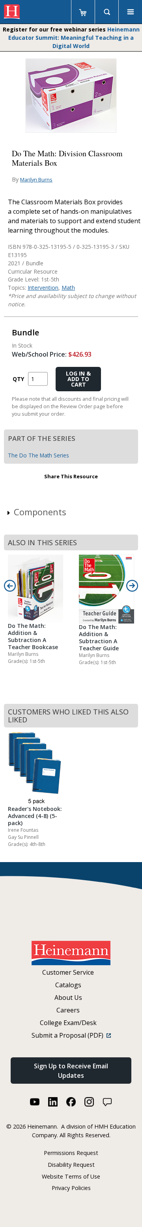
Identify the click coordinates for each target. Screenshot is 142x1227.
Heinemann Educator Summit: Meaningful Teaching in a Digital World (74, 38)
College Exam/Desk (68, 1022)
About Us (68, 997)
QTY (18, 379)
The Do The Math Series (38, 455)
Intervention (43, 287)
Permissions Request (71, 1153)
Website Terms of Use (71, 1176)
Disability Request (71, 1164)
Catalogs (68, 985)
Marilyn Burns (36, 179)
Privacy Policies (71, 1188)
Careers (68, 1010)
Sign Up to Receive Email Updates (71, 1071)
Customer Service (68, 972)
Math (68, 287)
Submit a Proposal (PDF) (69, 1035)
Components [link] (40, 512)
